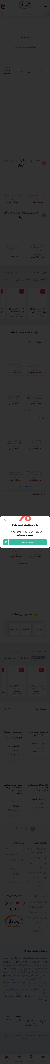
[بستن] (5, 520)
